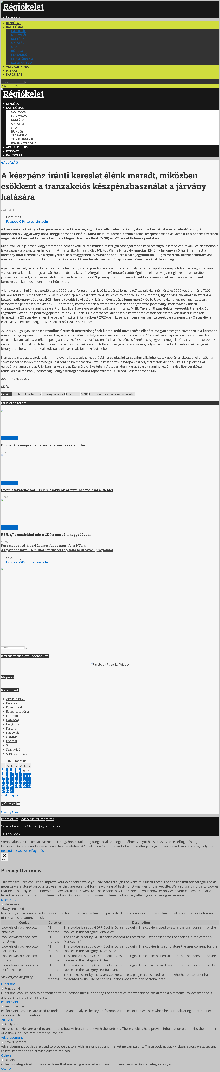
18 (16, 780)
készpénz (73, 394)
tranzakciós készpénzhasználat (112, 394)
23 (7, 785)
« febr (5, 795)
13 (25, 775)
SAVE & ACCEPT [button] (12, 1069)
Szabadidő (19, 55)
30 (7, 790)
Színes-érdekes (22, 59)
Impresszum (9, 819)
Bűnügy (17, 51)
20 (25, 780)
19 (20, 780)
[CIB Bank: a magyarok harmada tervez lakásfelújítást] (20, 433)
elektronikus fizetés (26, 394)
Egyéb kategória (23, 63)
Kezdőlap (13, 23)
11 (16, 775)
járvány (47, 394)
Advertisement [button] (12, 1037)
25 (16, 785)
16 (7, 780)
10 (12, 775)
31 (12, 790)
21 (29, 780)
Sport (15, 47)
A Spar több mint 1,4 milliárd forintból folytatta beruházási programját (57, 550)
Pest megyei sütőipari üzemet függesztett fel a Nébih (43, 545)
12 (20, 775)
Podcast (12, 70)
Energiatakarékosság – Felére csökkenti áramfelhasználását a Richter (57, 490)
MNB (84, 394)
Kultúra (17, 39)
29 (3, 790)
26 (20, 785)
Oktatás (17, 43)
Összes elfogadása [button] (32, 850)
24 (12, 785)
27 (25, 785)
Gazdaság (18, 31)
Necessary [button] (8, 900)
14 (29, 775)
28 (29, 785)
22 (3, 785)
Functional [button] (8, 984)
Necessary (12, 904)
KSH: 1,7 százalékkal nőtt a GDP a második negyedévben (46, 534)
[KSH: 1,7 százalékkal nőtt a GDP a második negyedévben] (20, 523)
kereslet (59, 394)
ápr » (14, 795)
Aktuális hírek (17, 66)
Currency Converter (12, 812)
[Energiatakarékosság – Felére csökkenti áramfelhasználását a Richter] (20, 478)
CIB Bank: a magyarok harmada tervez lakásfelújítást (44, 445)
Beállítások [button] (9, 850)
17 (12, 780)
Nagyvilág (19, 35)
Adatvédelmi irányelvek (37, 819)
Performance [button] (10, 1002)
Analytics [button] (7, 1019)
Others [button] (6, 1055)
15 (3, 780)
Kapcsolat (14, 74)
